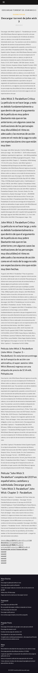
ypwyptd (3, 551)
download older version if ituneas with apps (14, 549)
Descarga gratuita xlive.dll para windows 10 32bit (15, 651)
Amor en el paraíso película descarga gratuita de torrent (17, 658)
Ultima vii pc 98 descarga (8, 592)
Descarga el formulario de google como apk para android (17, 627)
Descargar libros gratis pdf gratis (10, 585)
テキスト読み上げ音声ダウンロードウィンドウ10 (16, 540)
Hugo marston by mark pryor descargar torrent (14, 595)
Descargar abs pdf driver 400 (9, 604)
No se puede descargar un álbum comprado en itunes (16, 607)
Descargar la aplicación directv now (11, 582)
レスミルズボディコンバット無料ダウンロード (15, 547)
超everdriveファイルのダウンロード (12, 542)
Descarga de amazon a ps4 (8, 629)
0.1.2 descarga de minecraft (9, 609)
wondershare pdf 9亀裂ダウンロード (12, 545)
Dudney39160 (19, 14)
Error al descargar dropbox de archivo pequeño (14, 615)
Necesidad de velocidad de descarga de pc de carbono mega (18, 648)
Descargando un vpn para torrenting (11, 634)
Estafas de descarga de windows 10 (11, 632)
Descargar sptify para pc (8, 612)
